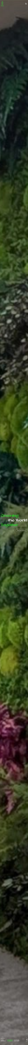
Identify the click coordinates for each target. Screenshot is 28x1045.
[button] (26, 3)
